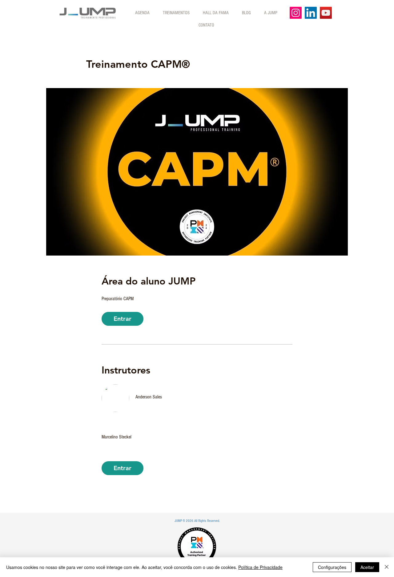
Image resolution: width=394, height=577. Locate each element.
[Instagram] (296, 13)
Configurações (332, 567)
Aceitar (367, 567)
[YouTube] (326, 13)
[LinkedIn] (311, 13)
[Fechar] (386, 567)
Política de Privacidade (260, 567)
